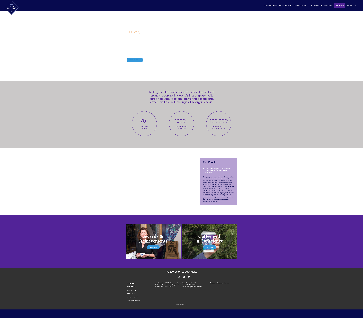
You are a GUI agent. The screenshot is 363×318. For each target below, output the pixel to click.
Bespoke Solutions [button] (300, 5)
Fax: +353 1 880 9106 (189, 285)
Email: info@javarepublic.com (192, 287)
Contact (350, 5)
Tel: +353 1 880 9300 (189, 283)
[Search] (355, 5)
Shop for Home (339, 5)
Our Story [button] (327, 5)
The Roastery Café (316, 5)
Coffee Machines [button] (285, 5)
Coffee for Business (270, 5)
